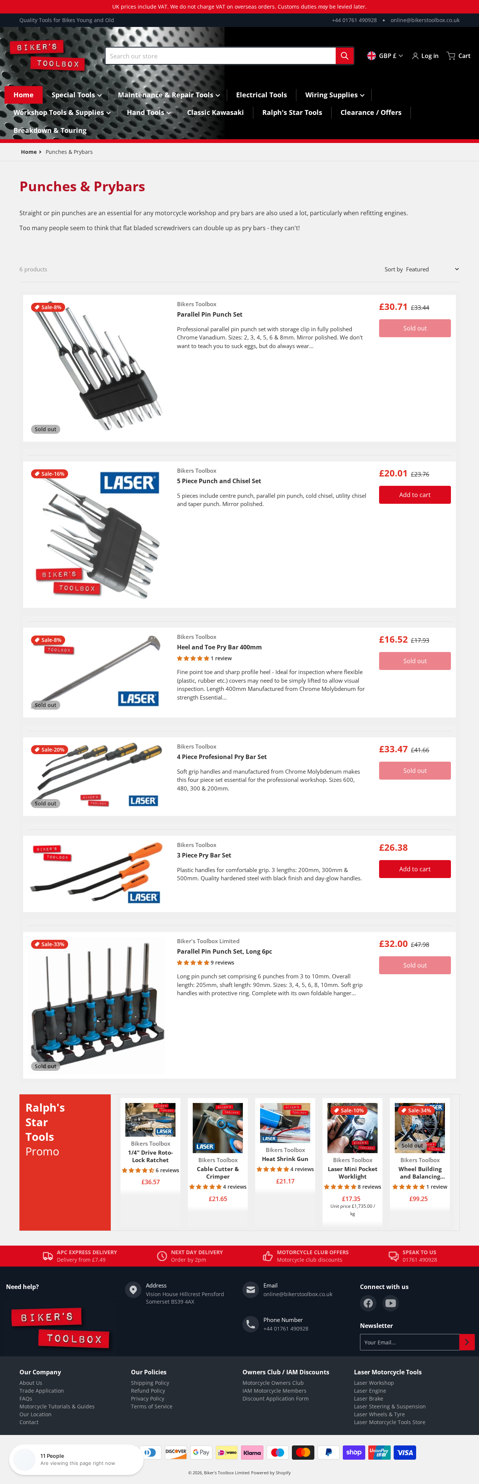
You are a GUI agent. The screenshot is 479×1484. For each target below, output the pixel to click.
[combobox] (229, 56)
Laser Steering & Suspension (390, 1406)
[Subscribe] (467, 1342)
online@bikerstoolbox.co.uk (425, 20)
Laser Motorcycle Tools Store (389, 1422)
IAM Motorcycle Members (274, 1390)
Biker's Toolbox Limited (227, 1472)
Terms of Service (152, 1406)
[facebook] (368, 1303)
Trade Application (41, 1390)
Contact (29, 1422)
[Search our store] (345, 56)
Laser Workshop (374, 1382)
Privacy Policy (147, 1398)
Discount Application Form (275, 1398)
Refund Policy (148, 1390)
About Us (30, 1382)
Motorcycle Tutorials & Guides (57, 1406)
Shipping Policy (150, 1382)
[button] (194, 658)
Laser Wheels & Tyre (379, 1414)
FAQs (25, 1398)
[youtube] (390, 1303)
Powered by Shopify (271, 1472)
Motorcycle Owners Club (273, 1382)
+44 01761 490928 (354, 20)
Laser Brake (368, 1398)
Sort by (394, 269)
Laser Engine (370, 1390)
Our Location (35, 1414)
